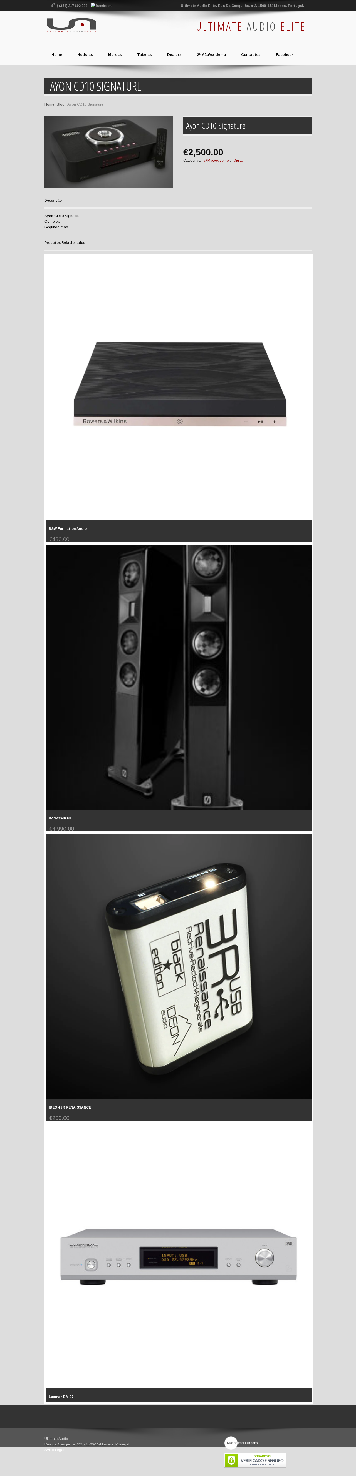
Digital (238, 160)
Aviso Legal (54, 1450)
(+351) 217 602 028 (72, 6)
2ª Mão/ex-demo (216, 160)
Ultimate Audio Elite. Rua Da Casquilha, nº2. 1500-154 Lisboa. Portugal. (242, 6)
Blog (61, 104)
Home (49, 104)
